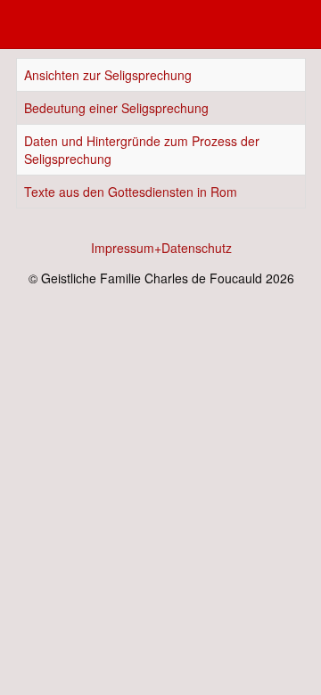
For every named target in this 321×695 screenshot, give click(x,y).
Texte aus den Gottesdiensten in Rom (130, 191)
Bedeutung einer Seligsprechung (116, 108)
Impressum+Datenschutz (161, 248)
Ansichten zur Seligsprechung (108, 75)
